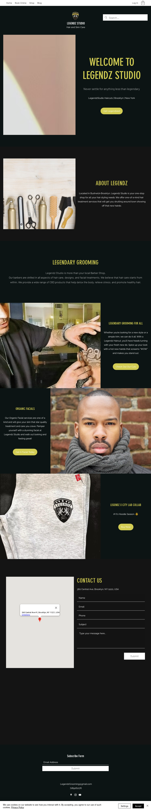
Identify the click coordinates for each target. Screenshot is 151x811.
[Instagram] (75, 794)
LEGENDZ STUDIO (76, 23)
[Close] (147, 806)
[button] (143, 3)
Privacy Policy (17, 807)
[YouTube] (79, 794)
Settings (124, 806)
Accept (138, 806)
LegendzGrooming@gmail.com (76, 784)
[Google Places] (71, 794)
